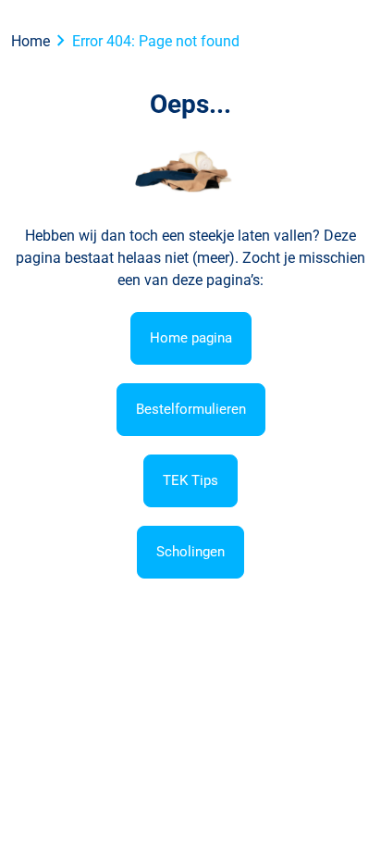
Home (30, 41)
